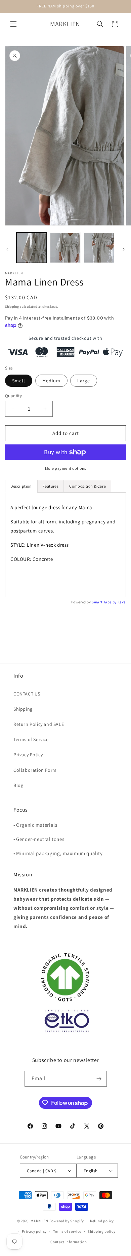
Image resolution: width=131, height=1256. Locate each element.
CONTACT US (26, 694)
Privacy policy (34, 1231)
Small (18, 381)
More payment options (65, 468)
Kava (122, 602)
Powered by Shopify (66, 1221)
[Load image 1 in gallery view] (31, 248)
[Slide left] (7, 249)
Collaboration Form (35, 770)
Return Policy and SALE (38, 724)
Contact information (68, 1241)
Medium (51, 381)
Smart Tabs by (104, 602)
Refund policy (102, 1221)
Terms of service (67, 1231)
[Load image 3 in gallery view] (99, 248)
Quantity (13, 396)
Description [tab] (21, 486)
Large (83, 381)
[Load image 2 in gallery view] (65, 248)
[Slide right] (123, 249)
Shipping (12, 306)
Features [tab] (51, 486)
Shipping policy (102, 1231)
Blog (18, 785)
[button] (13, 24)
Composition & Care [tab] (87, 486)
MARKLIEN (39, 1221)
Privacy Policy (28, 755)
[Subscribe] (99, 1079)
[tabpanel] (65, 544)
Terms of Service (31, 739)
